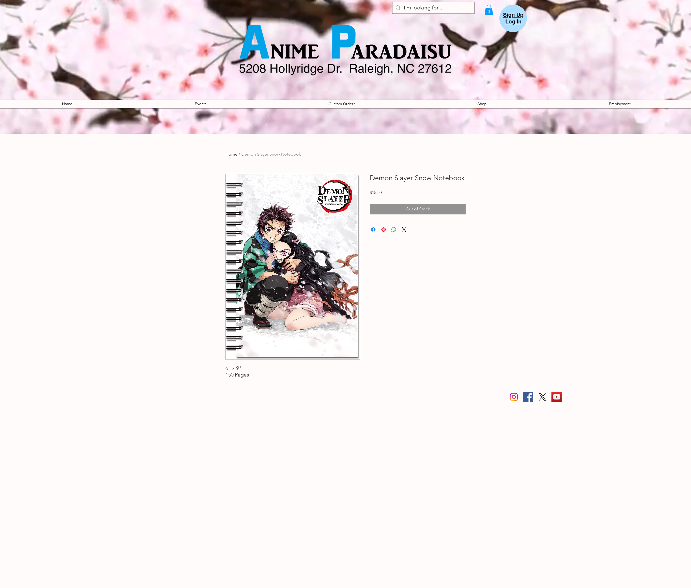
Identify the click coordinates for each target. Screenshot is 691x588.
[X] (542, 397)
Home (231, 154)
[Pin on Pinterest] (383, 229)
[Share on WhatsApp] (394, 229)
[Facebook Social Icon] (528, 397)
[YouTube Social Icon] (556, 397)
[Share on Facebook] (373, 229)
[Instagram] (514, 397)
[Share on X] (404, 229)
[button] (489, 10)
